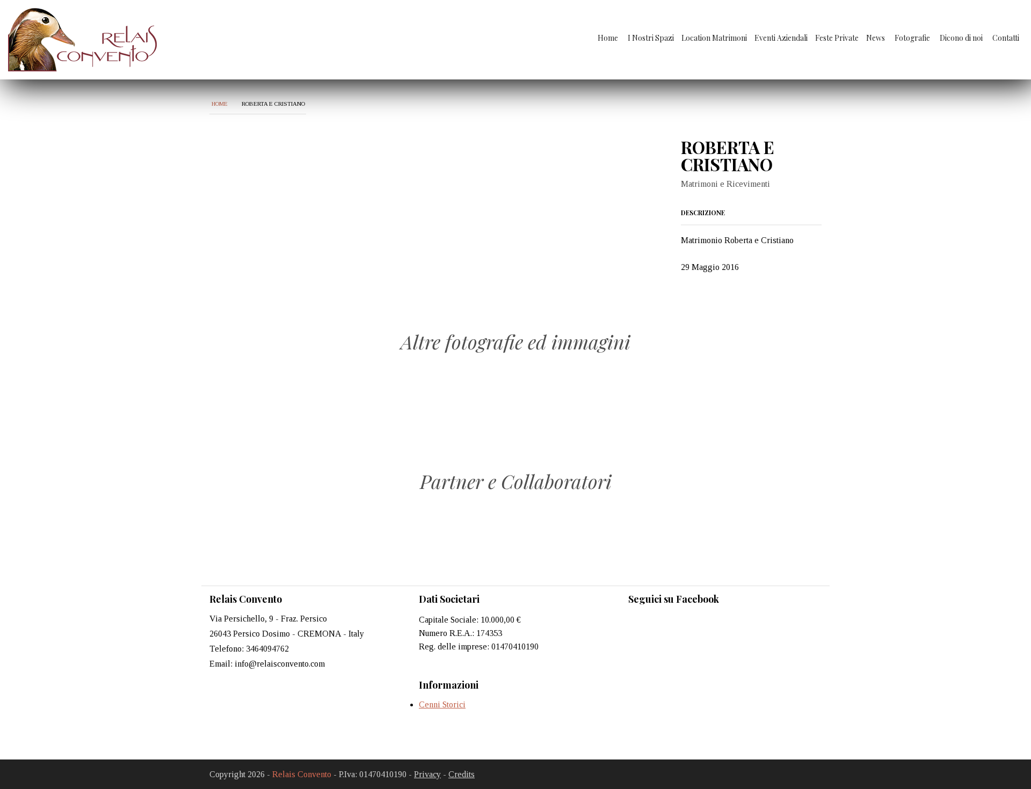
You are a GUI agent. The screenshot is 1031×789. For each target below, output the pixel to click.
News (875, 38)
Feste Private (837, 38)
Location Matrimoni (714, 38)
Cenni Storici (442, 704)
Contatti (1005, 38)
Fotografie (912, 38)
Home (608, 38)
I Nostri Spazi (651, 38)
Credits (461, 774)
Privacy (427, 774)
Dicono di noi (961, 38)
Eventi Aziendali (781, 38)
